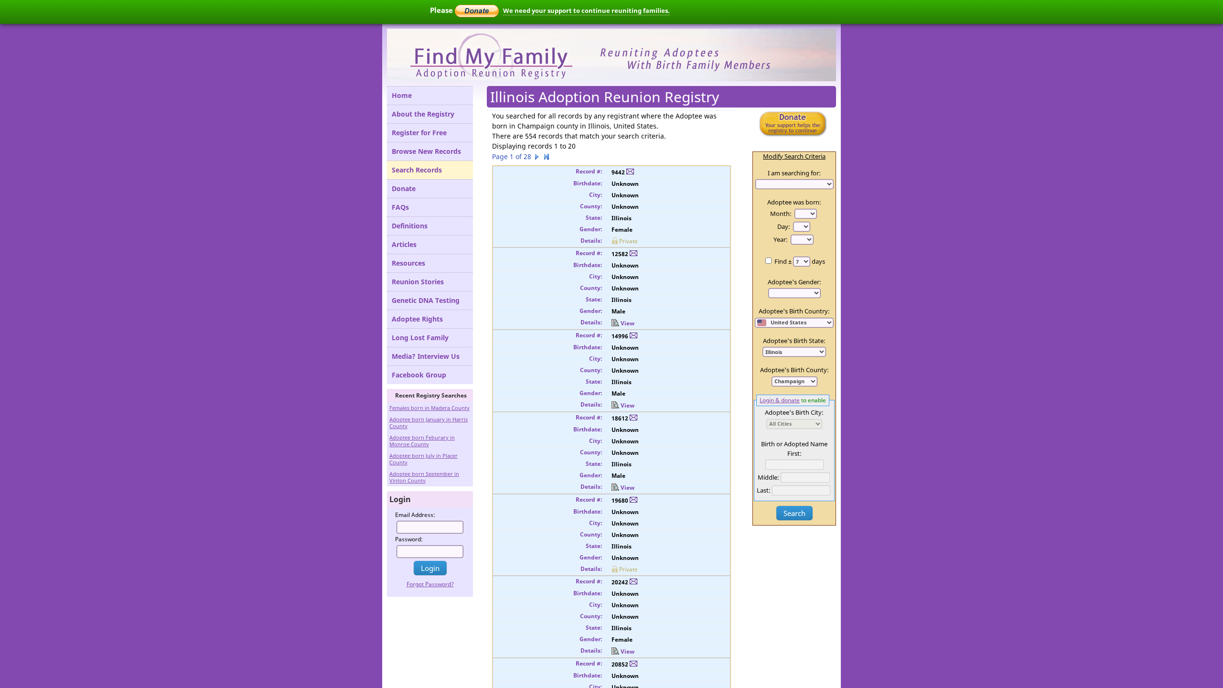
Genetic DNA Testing (426, 300)
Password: (409, 539)
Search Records (417, 169)
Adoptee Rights (417, 318)
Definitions (410, 225)
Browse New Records (426, 151)
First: (794, 453)
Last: (764, 490)
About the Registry (423, 113)
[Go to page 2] (537, 157)
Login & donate (780, 400)
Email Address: (415, 515)
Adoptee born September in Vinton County (424, 477)
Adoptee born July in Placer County (423, 459)
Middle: (768, 477)
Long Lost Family (420, 337)
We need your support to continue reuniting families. (586, 10)
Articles (404, 244)
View (627, 323)
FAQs (400, 207)
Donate (404, 188)
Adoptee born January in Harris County (428, 423)
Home (402, 95)
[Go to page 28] (546, 157)
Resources (408, 263)
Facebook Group (419, 374)
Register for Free (419, 132)
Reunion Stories (418, 281)
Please (442, 10)
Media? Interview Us (426, 356)
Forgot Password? (430, 584)
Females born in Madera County (429, 407)
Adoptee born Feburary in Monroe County (422, 441)
